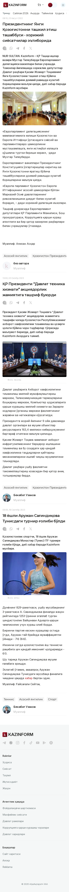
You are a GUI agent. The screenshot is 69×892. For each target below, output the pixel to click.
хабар (28, 678)
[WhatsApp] (11, 49)
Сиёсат (7, 768)
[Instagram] (5, 49)
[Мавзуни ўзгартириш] (52, 5)
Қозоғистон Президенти (50, 256)
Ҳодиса (59, 13)
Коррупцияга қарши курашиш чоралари (26, 827)
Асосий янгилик (15, 256)
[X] (31, 49)
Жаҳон (6, 788)
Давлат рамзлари (13, 821)
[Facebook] (24, 49)
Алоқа (6, 860)
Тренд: (6, 13)
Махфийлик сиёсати (15, 814)
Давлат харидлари (14, 834)
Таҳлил (7, 775)
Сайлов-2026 (20, 13)
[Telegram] (18, 49)
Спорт (52, 699)
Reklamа (7, 867)
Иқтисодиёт (10, 781)
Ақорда (34, 13)
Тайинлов (47, 13)
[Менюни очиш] (63, 4)
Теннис (9, 699)
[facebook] (24, 742)
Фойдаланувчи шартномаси (19, 808)
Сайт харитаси (11, 854)
